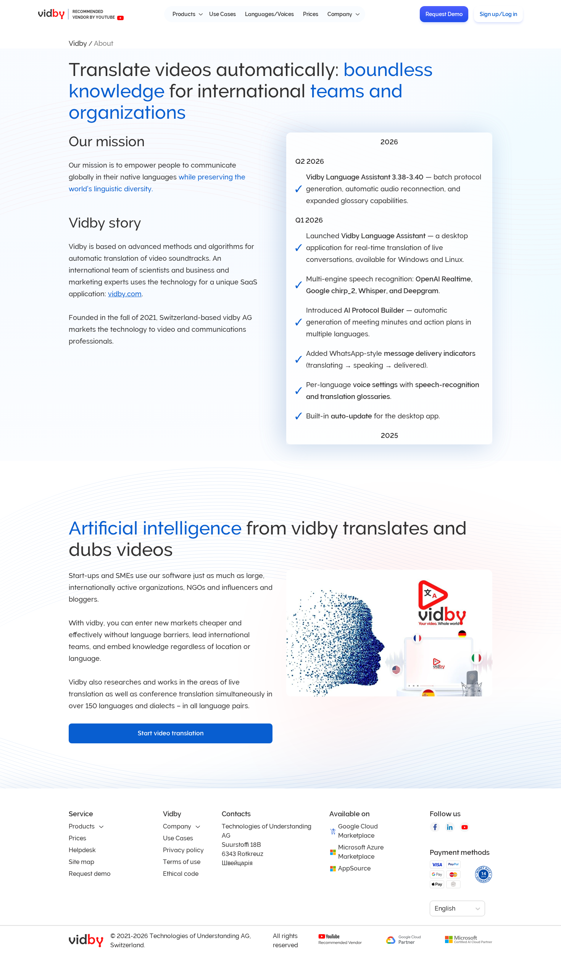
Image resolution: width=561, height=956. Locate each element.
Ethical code (180, 873)
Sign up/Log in (498, 14)
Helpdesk (82, 850)
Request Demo (444, 14)
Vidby (78, 43)
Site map (81, 862)
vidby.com (125, 294)
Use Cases (222, 14)
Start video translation (171, 733)
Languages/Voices (269, 14)
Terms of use (181, 862)
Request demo (90, 873)
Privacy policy (183, 850)
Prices (310, 14)
